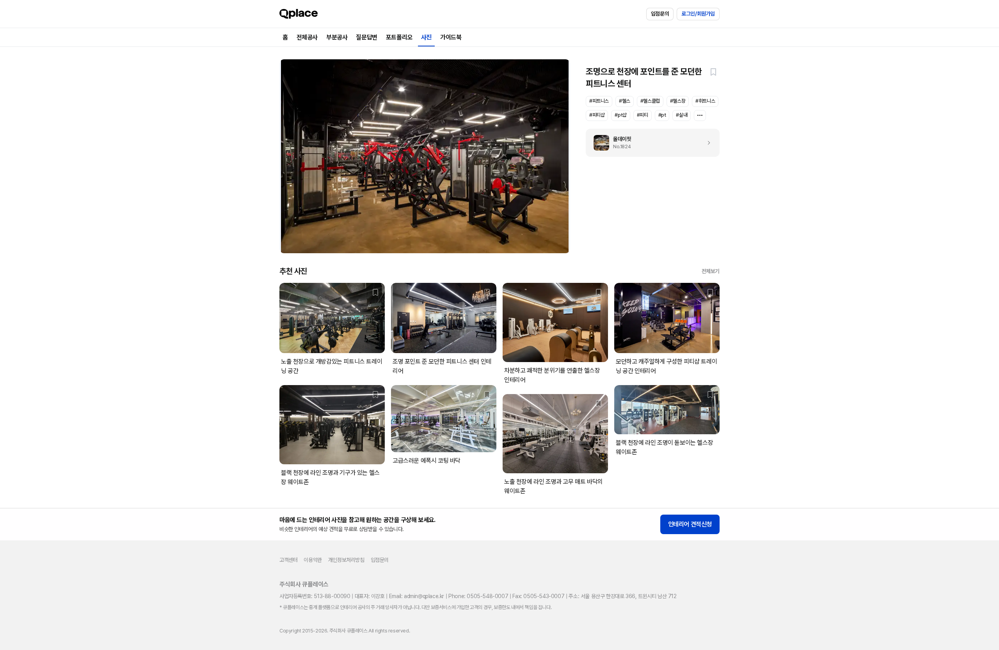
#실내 (681, 115)
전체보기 (711, 271)
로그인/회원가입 (698, 14)
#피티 (642, 115)
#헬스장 (677, 101)
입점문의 (660, 14)
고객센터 (288, 560)
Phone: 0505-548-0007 (478, 596)
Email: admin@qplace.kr (416, 596)
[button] (713, 72)
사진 (426, 37)
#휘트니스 (705, 101)
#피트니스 (599, 101)
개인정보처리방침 (346, 560)
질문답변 (366, 37)
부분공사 (336, 37)
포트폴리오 (399, 37)
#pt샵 (620, 115)
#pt (662, 115)
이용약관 (313, 560)
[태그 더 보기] (700, 115)
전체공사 (307, 37)
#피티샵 (596, 115)
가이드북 (450, 37)
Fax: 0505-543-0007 (538, 596)
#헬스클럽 (650, 101)
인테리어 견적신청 (690, 524)
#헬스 (624, 101)
